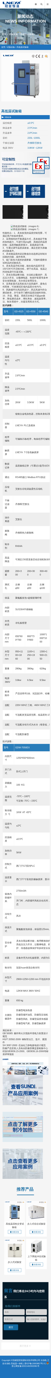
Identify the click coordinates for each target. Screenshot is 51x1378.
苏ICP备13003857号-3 (34, 1363)
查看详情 (15, 1232)
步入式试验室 (14, 1262)
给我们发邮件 (12, 1306)
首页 (4, 34)
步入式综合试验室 (36, 1224)
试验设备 (13, 34)
